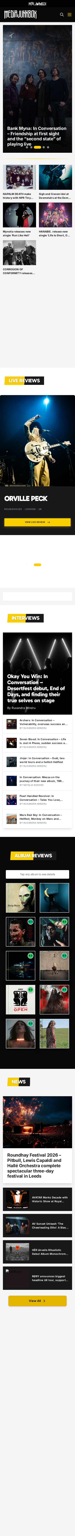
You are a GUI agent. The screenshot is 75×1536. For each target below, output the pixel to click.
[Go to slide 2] (31, 147)
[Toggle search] (62, 14)
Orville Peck (26, 498)
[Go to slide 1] (27, 147)
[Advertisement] (37, 324)
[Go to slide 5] (48, 147)
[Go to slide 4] (42, 147)
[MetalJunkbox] (37, 3)
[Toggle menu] (69, 14)
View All (35, 1301)
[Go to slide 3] (36, 147)
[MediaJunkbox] (20, 14)
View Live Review (35, 522)
